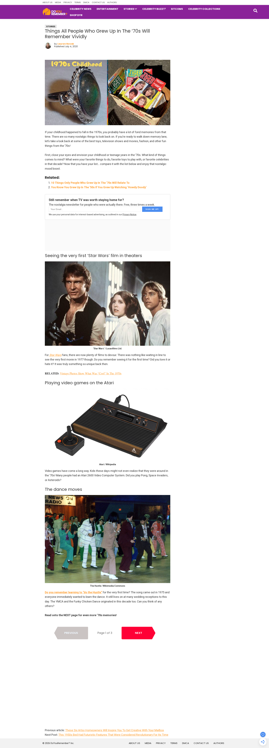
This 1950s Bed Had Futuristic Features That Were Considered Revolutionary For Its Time (113, 734)
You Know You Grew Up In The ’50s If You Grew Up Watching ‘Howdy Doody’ (98, 187)
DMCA (86, 2)
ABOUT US (47, 2)
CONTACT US (98, 2)
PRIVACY (68, 2)
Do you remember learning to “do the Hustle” (73, 592)
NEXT (138, 633)
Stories (50, 26)
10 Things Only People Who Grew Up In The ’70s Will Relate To (90, 182)
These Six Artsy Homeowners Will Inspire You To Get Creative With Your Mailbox (114, 730)
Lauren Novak (65, 43)
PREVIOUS (71, 633)
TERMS (77, 2)
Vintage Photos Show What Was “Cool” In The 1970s (90, 373)
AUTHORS (112, 2)
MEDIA (58, 2)
